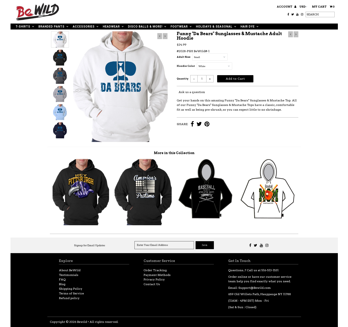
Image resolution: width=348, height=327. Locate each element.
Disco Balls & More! (145, 26)
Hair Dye (248, 26)
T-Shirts (23, 26)
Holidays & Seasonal (214, 26)
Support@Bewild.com (254, 288)
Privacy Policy (154, 279)
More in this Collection (174, 153)
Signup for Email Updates (89, 245)
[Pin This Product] (206, 124)
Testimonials (68, 275)
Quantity (182, 78)
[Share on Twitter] (199, 124)
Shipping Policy (70, 288)
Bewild (82, 322)
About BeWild (69, 270)
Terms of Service (71, 293)
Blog (62, 284)
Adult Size (183, 57)
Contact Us (152, 284)
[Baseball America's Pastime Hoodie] (143, 224)
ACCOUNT (285, 6)
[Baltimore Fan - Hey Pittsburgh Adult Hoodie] (81, 224)
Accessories (84, 26)
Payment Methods (157, 275)
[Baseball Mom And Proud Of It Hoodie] (267, 217)
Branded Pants (51, 26)
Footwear (179, 26)
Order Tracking (155, 270)
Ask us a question (192, 92)
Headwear (111, 26)
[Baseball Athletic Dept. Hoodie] (205, 217)
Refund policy (69, 298)
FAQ (62, 279)
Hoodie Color (186, 66)
